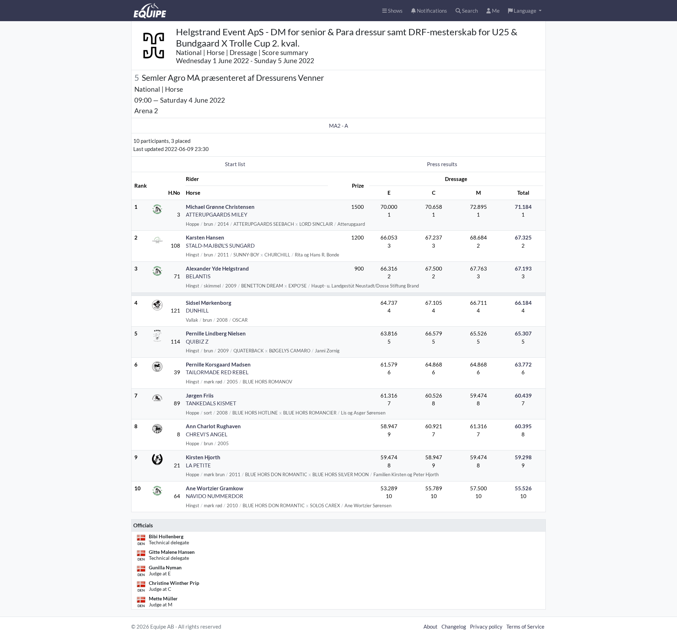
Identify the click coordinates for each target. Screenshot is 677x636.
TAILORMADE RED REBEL (217, 372)
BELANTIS (198, 276)
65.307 (523, 333)
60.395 (523, 426)
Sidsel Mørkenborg (208, 302)
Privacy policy (486, 626)
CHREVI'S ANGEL (206, 434)
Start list (235, 164)
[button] (525, 11)
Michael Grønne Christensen (220, 207)
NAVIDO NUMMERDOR (214, 496)
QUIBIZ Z (197, 341)
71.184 (523, 207)
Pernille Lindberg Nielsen (216, 333)
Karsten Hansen (205, 237)
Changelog (453, 626)
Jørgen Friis (200, 395)
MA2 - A (338, 125)
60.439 (523, 395)
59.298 (523, 457)
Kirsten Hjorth (203, 457)
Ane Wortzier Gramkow (214, 488)
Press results (442, 164)
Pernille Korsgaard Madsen (218, 364)
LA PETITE (198, 465)
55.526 (523, 488)
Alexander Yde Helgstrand (217, 268)
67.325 (523, 237)
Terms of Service (525, 626)
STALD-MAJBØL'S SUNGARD (220, 245)
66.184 (523, 302)
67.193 (523, 268)
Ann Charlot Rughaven (213, 426)
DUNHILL (197, 310)
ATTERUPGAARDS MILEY (216, 214)
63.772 (523, 364)
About (430, 626)
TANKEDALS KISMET (211, 403)
